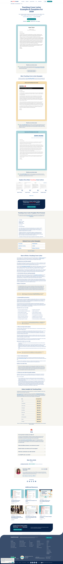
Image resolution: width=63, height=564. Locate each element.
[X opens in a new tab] (32, 562)
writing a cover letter (42, 257)
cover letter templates (30, 215)
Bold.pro (38, 546)
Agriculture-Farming (21, 245)
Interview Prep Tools (39, 547)
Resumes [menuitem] (27, 1)
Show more (31, 195)
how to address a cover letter (26, 266)
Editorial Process (49, 546)
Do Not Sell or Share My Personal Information (49, 553)
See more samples (31, 250)
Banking (19, 248)
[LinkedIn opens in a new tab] (34, 562)
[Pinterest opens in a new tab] (36, 562)
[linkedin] (29, 481)
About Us (48, 542)
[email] (36, 481)
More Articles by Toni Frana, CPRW (29, 475)
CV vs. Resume (31, 546)
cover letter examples (31, 78)
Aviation (33, 245)
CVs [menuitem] (36, 1)
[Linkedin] (45, 469)
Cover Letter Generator (36, 293)
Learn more (10, 562)
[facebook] (27, 481)
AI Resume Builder (13, 3)
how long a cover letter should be (27, 439)
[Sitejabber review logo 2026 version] (22, 557)
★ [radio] (29, 464)
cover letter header (24, 124)
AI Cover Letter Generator (22, 542)
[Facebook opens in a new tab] (31, 562)
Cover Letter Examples (17, 3)
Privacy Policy (20, 562)
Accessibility (28, 562)
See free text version (31, 71)
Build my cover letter (31, 19)
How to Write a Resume (13, 547)
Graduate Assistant (43, 192)
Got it (12, 562)
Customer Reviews (49, 551)
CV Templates (31, 542)
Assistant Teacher (27, 192)
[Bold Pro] (46, 468)
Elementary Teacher (35, 192)
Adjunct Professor (19, 192)
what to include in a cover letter (39, 67)
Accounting (20, 243)
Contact (47, 547)
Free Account (49, 1)
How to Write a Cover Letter (22, 546)
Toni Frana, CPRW (26, 16)
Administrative (34, 243)
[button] (22, 190)
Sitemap (17, 562)
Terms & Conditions (24, 562)
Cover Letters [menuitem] (32, 1)
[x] (31, 481)
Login (45, 1)
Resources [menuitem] (39, 1)
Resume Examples (13, 546)
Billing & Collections (35, 248)
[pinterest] (34, 481)
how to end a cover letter (22, 358)
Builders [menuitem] (23, 1)
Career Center (38, 542)
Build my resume (49, 537)
